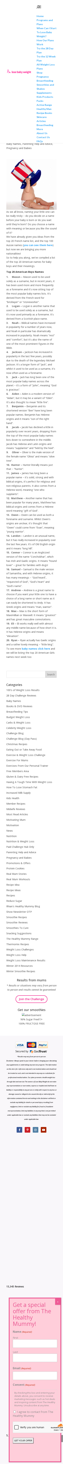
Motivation (12, 825)
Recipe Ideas (13, 890)
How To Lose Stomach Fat (21, 787)
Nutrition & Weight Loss (20, 841)
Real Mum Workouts (18, 879)
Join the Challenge (31, 999)
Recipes (10, 895)
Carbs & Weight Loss (18, 722)
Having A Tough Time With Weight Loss (29, 782)
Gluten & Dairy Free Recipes (22, 776)
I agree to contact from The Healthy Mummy (33, 1414)
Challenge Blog (15, 733)
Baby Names (13, 144)
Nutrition (11, 836)
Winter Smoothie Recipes (20, 971)
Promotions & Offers (18, 863)
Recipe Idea (12, 884)
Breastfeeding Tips (17, 711)
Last (15, 1352)
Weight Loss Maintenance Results (25, 960)
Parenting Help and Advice (37, 144)
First (15, 1337)
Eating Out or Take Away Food (24, 749)
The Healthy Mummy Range (22, 938)
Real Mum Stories (16, 873)
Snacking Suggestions (18, 933)
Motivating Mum (16, 819)
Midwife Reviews (15, 809)
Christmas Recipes (16, 744)
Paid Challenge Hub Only (20, 846)
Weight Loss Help (16, 955)
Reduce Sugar (14, 901)
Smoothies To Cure (17, 928)
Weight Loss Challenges (20, 949)
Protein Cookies (15, 868)
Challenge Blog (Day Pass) (21, 738)
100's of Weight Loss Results (23, 690)
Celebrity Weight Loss (18, 728)
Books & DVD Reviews (19, 706)
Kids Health (12, 798)
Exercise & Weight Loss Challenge (25, 755)
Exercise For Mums (17, 760)
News (9, 830)
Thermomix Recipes (17, 944)
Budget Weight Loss (18, 717)
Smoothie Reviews (17, 922)
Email (22, 1368)
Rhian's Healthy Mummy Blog (23, 906)
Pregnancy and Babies (19, 148)
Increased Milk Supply (18, 792)
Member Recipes (15, 803)
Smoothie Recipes (16, 917)
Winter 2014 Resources (19, 965)
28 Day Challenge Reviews (21, 695)
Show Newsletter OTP (19, 911)
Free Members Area (17, 771)
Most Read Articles (17, 814)
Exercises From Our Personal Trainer (27, 765)
